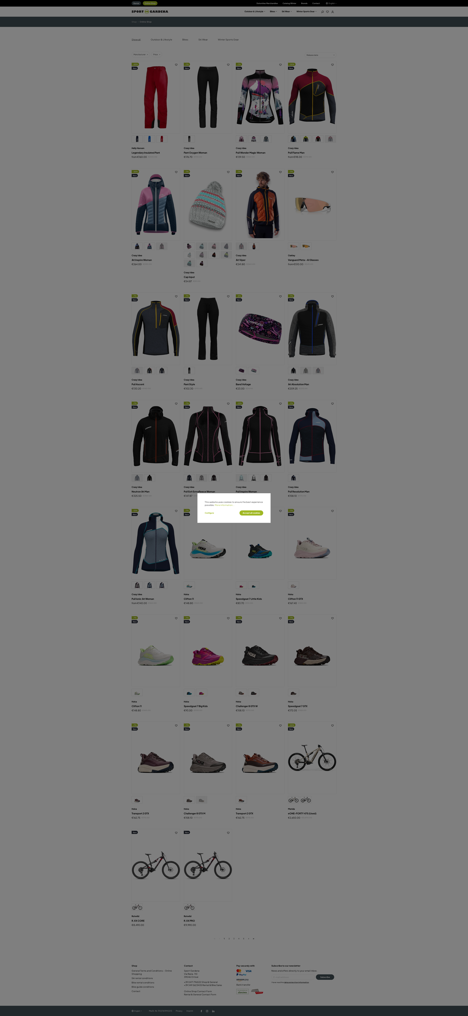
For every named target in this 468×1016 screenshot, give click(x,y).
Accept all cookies (251, 513)
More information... (225, 505)
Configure (209, 513)
